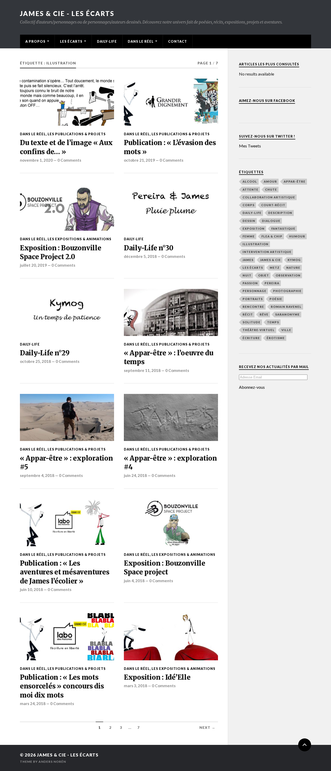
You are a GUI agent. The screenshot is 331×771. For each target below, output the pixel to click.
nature (293, 267)
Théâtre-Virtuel (259, 330)
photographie (287, 291)
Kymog (294, 259)
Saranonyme (287, 314)
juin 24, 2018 (135, 475)
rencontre (253, 306)
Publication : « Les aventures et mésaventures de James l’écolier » (64, 572)
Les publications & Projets (77, 134)
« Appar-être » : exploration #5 (66, 462)
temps (273, 322)
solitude (251, 322)
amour (270, 181)
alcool (250, 181)
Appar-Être (294, 181)
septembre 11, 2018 (142, 370)
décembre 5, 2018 (140, 256)
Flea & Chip (271, 236)
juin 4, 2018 (134, 580)
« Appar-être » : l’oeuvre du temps (168, 357)
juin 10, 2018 (31, 589)
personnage (254, 291)
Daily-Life (107, 41)
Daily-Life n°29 (45, 353)
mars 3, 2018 (135, 685)
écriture (251, 338)
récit (248, 314)
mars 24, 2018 (33, 703)
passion (250, 283)
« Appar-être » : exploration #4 (170, 462)
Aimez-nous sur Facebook (267, 101)
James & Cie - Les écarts (67, 13)
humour (297, 236)
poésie (275, 299)
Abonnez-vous (252, 387)
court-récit (273, 205)
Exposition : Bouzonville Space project (164, 567)
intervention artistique (267, 251)
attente (250, 189)
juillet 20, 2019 (33, 265)
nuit (247, 275)
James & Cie (270, 259)
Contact (177, 41)
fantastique (283, 228)
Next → (207, 727)
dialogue (271, 220)
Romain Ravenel (286, 306)
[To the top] (304, 744)
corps (248, 205)
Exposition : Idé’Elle (157, 677)
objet (263, 275)
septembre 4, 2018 (37, 475)
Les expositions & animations (79, 239)
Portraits (253, 299)
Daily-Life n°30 (149, 248)
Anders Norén (52, 761)
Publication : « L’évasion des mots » (170, 147)
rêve (264, 314)
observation (288, 275)
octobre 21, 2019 (139, 160)
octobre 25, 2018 (35, 361)
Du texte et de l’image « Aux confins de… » (66, 147)
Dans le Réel (33, 134)
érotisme (276, 338)
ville (286, 330)
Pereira (272, 283)
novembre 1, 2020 (36, 160)
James (248, 259)
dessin (249, 220)
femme (249, 236)
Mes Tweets (250, 145)
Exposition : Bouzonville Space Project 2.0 (60, 252)
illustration (255, 244)
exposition (254, 228)
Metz (275, 267)
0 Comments (69, 160)
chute (271, 189)
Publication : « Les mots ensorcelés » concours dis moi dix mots (62, 686)
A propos (35, 41)
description (280, 212)
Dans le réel (141, 41)
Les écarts (71, 41)
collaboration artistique (269, 197)
